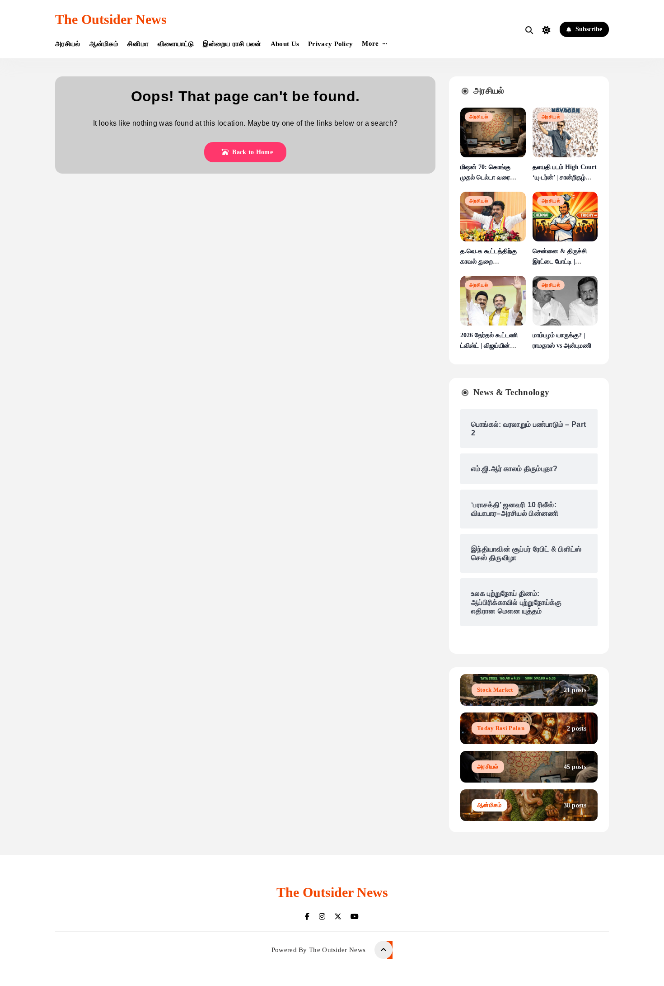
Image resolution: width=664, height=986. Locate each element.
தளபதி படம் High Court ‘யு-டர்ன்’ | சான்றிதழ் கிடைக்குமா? (565, 177)
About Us (285, 43)
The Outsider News (111, 19)
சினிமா (138, 43)
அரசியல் (67, 43)
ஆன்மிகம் (104, 43)
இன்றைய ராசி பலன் (232, 43)
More (370, 43)
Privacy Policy (330, 43)
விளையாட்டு (176, 43)
